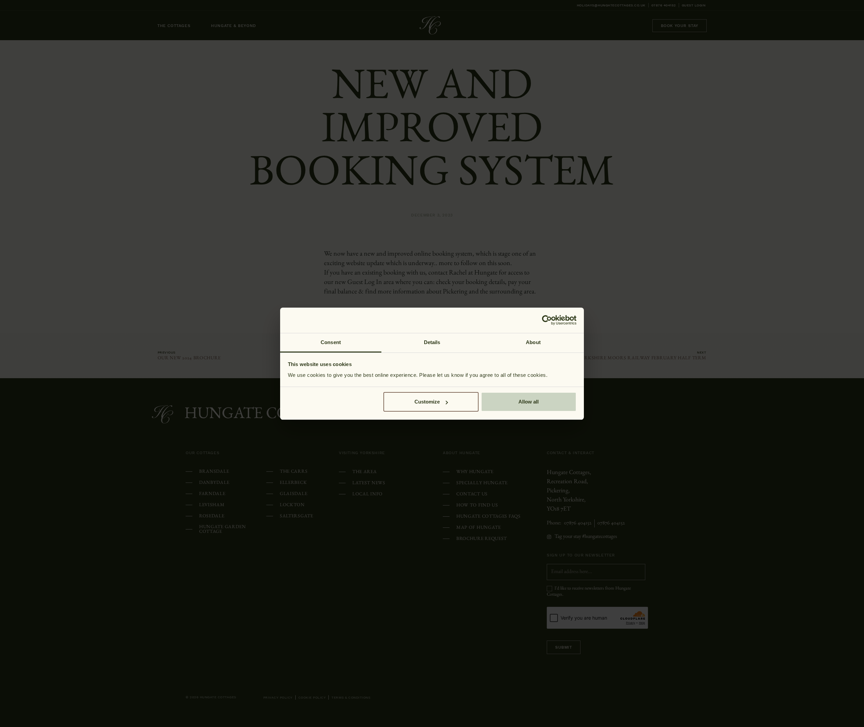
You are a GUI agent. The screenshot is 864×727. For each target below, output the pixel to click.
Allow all (528, 402)
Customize (427, 402)
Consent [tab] (331, 342)
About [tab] (533, 342)
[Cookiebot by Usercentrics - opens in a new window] (546, 320)
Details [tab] (432, 342)
